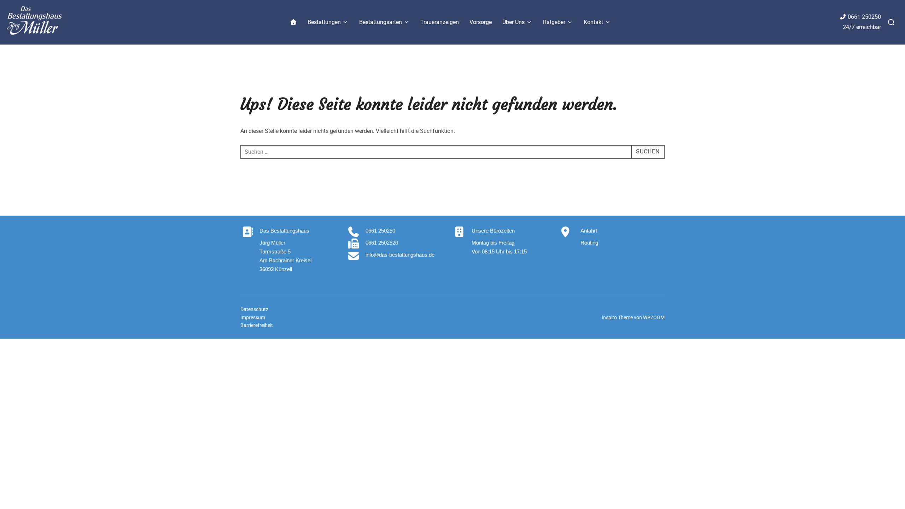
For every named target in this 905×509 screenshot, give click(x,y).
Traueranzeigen (439, 22)
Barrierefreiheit (256, 325)
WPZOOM (654, 317)
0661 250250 (864, 16)
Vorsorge (480, 22)
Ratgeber (554, 22)
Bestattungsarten (380, 22)
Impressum (252, 317)
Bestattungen (324, 22)
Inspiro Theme (617, 317)
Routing (589, 243)
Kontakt (593, 22)
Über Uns (513, 22)
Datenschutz (254, 309)
